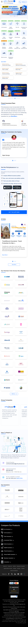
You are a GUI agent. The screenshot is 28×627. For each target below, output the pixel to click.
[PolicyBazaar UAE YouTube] (18, 574)
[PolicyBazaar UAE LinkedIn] (15, 574)
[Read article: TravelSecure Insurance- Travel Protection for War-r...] (14, 231)
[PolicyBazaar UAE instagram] (21, 574)
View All (13, 393)
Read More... (14, 116)
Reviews (18, 568)
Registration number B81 (20, 612)
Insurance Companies (21, 566)
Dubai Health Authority (7, 609)
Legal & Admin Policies (8, 568)
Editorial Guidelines (14, 570)
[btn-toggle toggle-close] (2, 1)
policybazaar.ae (11, 618)
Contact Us (10, 566)
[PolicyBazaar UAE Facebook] (8, 574)
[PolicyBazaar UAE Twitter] (11, 574)
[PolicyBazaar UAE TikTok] (24, 574)
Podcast (22, 568)
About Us (5, 566)
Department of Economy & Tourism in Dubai (11, 607)
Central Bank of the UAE (14, 604)
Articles (14, 566)
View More (14, 264)
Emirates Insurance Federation (9, 612)
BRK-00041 (17, 611)
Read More (4, 255)
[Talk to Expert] (20, 2)
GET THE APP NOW (14, 212)
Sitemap (14, 568)
